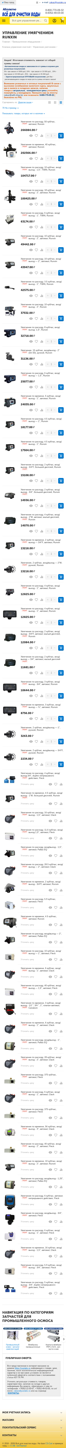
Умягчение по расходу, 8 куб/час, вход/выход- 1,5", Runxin (40, 328)
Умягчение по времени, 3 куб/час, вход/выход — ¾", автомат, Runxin (41, 705)
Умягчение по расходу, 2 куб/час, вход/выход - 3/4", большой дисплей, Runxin (40, 491)
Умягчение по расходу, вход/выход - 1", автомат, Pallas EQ (40, 1041)
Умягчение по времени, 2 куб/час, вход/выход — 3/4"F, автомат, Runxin (41, 541)
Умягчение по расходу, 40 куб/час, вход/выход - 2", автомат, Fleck (41, 1145)
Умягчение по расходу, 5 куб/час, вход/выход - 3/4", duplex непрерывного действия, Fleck (40, 1284)
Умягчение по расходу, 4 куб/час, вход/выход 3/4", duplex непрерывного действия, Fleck (40, 775)
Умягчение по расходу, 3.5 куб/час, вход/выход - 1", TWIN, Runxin (41, 282)
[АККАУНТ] (54, 21)
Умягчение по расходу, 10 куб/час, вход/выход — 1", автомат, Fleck (41, 952)
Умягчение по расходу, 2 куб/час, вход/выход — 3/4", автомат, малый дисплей (40, 658)
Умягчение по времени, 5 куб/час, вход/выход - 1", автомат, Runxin (41, 397)
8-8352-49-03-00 (54, 13)
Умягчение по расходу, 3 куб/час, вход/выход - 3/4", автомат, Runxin (40, 682)
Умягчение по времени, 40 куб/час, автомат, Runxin (38, 145)
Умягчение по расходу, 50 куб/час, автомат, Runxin (38, 122)
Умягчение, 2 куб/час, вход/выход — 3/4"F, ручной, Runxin (42, 751)
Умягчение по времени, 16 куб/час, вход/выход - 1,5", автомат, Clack (41, 1248)
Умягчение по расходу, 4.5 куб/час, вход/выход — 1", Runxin (41, 420)
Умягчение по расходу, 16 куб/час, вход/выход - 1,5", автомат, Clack (41, 813)
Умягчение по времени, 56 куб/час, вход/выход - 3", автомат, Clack (41, 1127)
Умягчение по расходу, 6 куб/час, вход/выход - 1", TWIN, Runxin (40, 214)
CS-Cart (48, 1443)
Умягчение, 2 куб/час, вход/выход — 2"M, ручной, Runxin (41, 563)
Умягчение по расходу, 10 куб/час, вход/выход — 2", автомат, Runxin (41, 260)
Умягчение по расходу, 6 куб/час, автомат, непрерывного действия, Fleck (42, 1197)
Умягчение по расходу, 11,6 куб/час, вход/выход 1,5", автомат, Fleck (42, 831)
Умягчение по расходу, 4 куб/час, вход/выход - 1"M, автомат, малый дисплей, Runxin (40, 517)
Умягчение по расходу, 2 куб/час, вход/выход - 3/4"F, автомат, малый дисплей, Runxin (40, 634)
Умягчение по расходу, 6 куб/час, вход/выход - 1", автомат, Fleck (40, 1231)
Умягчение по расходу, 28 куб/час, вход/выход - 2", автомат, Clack (41, 1058)
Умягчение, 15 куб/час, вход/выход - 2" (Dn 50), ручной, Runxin (40, 351)
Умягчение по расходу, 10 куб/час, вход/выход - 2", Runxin (41, 305)
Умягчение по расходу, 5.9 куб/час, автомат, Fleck (38, 900)
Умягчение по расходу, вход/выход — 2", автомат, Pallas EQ (41, 934)
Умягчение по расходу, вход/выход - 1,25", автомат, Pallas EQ (42, 1179)
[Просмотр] (31, 135)
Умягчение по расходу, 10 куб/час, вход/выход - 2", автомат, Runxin (41, 237)
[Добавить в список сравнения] (42, 135)
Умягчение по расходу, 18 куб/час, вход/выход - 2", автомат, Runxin (41, 191)
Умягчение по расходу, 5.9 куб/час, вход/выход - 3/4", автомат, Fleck (41, 1266)
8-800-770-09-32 (54, 10)
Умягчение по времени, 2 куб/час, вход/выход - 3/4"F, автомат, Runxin (41, 882)
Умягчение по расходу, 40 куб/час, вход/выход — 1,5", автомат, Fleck (41, 986)
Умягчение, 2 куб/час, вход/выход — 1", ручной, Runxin (40, 728)
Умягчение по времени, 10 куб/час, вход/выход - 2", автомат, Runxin (41, 1162)
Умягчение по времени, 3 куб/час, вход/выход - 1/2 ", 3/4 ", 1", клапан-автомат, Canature (41, 1005)
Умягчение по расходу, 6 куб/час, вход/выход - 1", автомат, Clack (40, 1093)
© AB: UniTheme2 (18, 1446)
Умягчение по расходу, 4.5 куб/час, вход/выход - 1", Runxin (41, 442)
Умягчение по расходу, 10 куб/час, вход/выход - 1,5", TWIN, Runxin (41, 168)
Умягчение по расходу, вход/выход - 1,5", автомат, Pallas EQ (41, 848)
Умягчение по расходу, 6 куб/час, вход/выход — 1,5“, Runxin (40, 374)
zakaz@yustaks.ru (22, 1391)
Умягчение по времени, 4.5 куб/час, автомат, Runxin (39, 917)
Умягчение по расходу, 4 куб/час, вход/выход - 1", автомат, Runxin (40, 586)
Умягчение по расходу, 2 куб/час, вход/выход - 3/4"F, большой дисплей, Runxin (41, 466)
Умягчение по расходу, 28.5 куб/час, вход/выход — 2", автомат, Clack (42, 865)
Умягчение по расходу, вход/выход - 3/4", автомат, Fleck (41, 1214)
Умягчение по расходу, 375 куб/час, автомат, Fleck (38, 1075)
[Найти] (46, 21)
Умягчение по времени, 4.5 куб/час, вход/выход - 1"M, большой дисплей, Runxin (41, 795)
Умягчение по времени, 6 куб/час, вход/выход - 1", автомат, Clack (41, 969)
